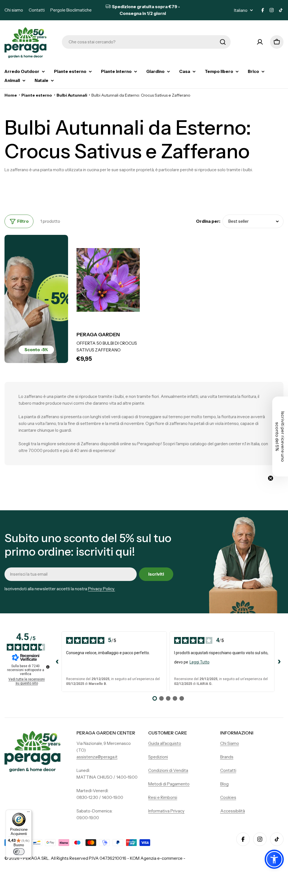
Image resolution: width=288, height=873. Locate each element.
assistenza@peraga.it (97, 757)
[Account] (259, 42)
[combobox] (146, 42)
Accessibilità (232, 811)
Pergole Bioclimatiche (71, 10)
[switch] (18, 851)
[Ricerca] (222, 42)
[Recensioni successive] (279, 662)
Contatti (37, 10)
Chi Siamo (229, 743)
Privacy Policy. (101, 588)
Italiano (241, 10)
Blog (224, 784)
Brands (226, 757)
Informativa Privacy (166, 811)
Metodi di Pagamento (169, 784)
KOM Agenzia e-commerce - (157, 858)
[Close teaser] (270, 478)
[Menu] (28, 813)
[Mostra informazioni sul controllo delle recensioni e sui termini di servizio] (48, 667)
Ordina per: (208, 221)
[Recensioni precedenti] (57, 662)
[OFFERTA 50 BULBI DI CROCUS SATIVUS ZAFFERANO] (108, 280)
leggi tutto (200, 662)
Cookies (228, 797)
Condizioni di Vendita (168, 770)
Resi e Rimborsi (162, 797)
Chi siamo (13, 10)
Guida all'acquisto (164, 743)
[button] (274, 859)
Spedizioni (158, 757)
